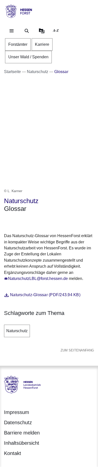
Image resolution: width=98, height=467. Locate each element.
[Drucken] (47, 222)
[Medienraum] (42, 31)
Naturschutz (17, 331)
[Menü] (12, 31)
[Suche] (27, 31)
